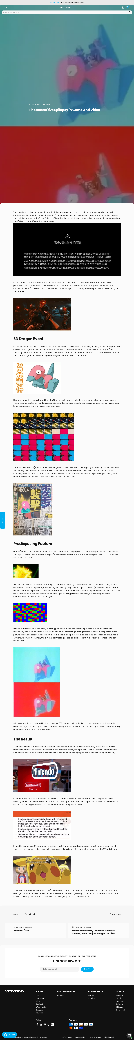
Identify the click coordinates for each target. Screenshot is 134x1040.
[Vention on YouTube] (45, 1024)
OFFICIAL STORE (55, 2)
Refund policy (67, 1037)
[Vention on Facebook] (37, 1024)
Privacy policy (80, 1037)
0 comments (116, 914)
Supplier (91, 998)
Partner (91, 995)
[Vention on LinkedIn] (52, 1024)
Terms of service (95, 1037)
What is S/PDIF (21, 930)
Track (118, 998)
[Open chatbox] (129, 1036)
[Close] (2, 514)
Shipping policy (109, 1037)
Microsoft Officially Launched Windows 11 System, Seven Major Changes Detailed (94, 932)
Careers (39, 1010)
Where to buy (41, 1007)
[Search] (129, 12)
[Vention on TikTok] (48, 1024)
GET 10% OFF (2, 522)
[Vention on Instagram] (41, 1024)
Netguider (43, 1037)
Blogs (38, 1001)
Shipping (119, 1007)
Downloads (120, 1010)
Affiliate (60, 995)
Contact (39, 1004)
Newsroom (40, 998)
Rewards (39, 1013)
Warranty (120, 1001)
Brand (38, 995)
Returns (119, 1004)
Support (119, 995)
